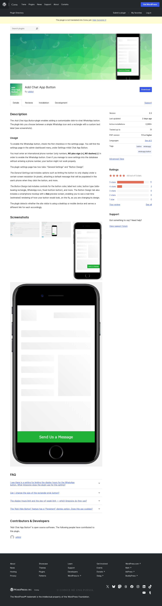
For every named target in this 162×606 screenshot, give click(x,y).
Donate (101, 572)
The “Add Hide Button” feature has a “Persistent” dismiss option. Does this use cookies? (51, 509)
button (139, 146)
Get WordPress (150, 4)
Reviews (29, 102)
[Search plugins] (36, 28)
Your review (114, 204)
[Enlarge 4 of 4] (99, 285)
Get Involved (102, 564)
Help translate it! (99, 20)
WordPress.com (133, 564)
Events (99, 568)
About (12, 564)
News (12, 568)
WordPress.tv (74, 576)
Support (148, 102)
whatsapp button (144, 151)
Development (61, 102)
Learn (70, 564)
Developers (73, 572)
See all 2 (148, 141)
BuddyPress (132, 576)
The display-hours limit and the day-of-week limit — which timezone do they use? (48, 501)
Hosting (13, 572)
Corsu (36, 590)
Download (145, 89)
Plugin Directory (17, 13)
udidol (31, 91)
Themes (42, 568)
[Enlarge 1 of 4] (36, 225)
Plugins (42, 572)
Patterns (42, 576)
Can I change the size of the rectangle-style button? (34, 493)
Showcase (43, 564)
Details (16, 102)
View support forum (118, 226)
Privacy (13, 576)
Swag (100, 576)
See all (149, 204)
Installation (44, 102)
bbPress (130, 572)
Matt (128, 568)
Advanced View (116, 159)
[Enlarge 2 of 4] (67, 225)
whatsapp (147, 146)
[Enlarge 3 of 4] (99, 225)
